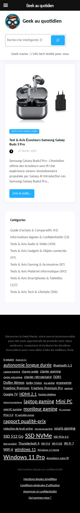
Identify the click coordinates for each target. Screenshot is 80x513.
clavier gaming (50, 371)
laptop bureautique (12, 402)
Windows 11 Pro (24, 457)
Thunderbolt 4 (28, 443)
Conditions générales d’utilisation (40, 485)
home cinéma (47, 394)
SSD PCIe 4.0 (61, 437)
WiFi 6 (8, 450)
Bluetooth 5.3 (62, 365)
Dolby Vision (34, 383)
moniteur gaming (40, 409)
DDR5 (57, 377)
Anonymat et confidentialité (40, 491)
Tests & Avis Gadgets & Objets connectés (38, 251)
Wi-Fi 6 (45, 443)
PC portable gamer (24, 415)
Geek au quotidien (42, 21)
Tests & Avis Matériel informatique (34, 271)
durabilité (49, 383)
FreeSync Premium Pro (47, 388)
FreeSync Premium (16, 388)
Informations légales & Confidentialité (36, 237)
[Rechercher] (58, 40)
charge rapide (30, 371)
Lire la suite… (23, 195)
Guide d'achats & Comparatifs (31, 230)
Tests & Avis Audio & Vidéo (24, 131)
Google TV (10, 394)
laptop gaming (39, 401)
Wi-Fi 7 (69, 443)
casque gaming (11, 371)
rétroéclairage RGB (43, 429)
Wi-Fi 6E (57, 443)
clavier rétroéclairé (38, 377)
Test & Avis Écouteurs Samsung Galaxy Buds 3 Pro (37, 142)
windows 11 (25, 450)
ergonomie (63, 383)
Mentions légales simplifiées (40, 479)
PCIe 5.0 (8, 415)
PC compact (65, 410)
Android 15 (21, 360)
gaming (68, 388)
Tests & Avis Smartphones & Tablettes (36, 278)
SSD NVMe (38, 436)
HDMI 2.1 (28, 394)
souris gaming (64, 429)
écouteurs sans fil (58, 458)
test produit (10, 444)
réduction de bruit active (18, 428)
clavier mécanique (12, 377)
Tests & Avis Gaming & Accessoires (34, 264)
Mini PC (64, 401)
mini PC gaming (12, 409)
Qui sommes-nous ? (40, 498)
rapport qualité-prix (24, 421)
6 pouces (8, 359)
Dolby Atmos (13, 383)
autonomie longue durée (27, 365)
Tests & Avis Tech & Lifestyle (29, 292)
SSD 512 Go (13, 437)
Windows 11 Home (48, 450)
